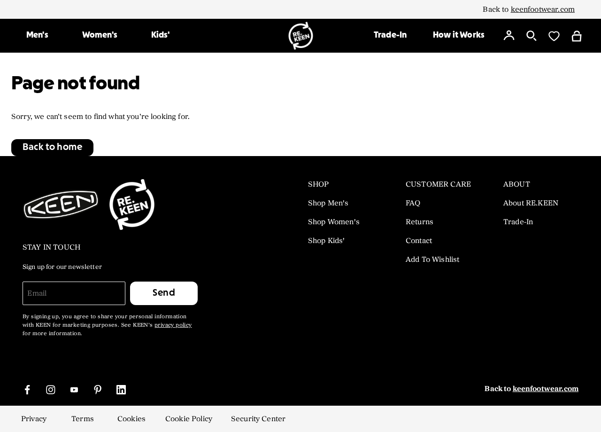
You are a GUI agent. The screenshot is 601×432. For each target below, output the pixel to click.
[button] (52, 147)
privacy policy (173, 325)
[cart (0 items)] (576, 35)
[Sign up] (509, 35)
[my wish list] (554, 36)
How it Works (459, 35)
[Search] (531, 35)
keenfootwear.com (543, 9)
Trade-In (390, 35)
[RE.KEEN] (301, 36)
